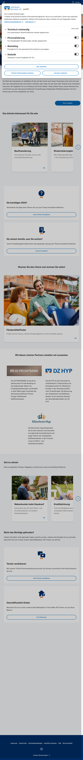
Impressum (29, 22)
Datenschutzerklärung (13, 22)
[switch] (76, 37)
